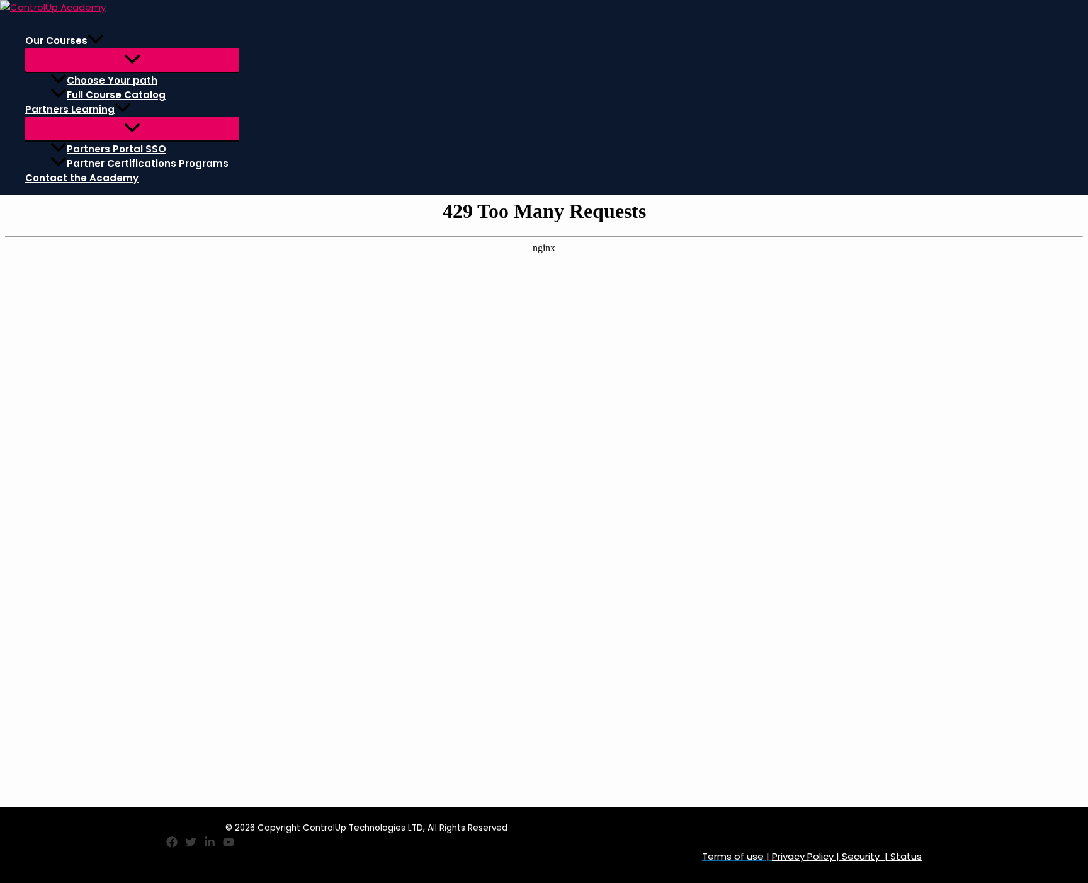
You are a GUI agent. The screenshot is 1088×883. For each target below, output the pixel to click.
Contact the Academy (82, 178)
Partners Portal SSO (116, 149)
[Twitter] (190, 844)
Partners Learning (70, 109)
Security (861, 856)
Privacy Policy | (807, 856)
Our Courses (56, 40)
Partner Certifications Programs (148, 163)
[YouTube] (228, 844)
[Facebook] (172, 844)
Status (905, 856)
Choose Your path (112, 80)
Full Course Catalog (116, 94)
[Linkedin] (209, 844)
